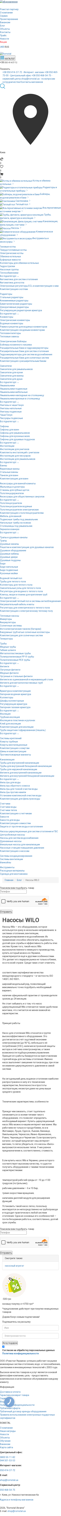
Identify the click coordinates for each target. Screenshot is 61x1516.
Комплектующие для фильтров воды (20, 798)
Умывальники (7, 385)
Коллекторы (6, 697)
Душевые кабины (9, 553)
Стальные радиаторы (11, 297)
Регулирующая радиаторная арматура (21, 310)
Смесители (6, 366)
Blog (2, 1401)
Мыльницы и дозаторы (12, 486)
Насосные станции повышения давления (22, 847)
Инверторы (6, 619)
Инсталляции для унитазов (14, 449)
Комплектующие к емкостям (15, 823)
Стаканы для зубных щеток (14, 490)
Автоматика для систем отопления (19, 279)
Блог (2, 25)
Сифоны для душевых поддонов (17, 439)
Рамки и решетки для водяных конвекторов (23, 326)
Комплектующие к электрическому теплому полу (26, 611)
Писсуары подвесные (11, 418)
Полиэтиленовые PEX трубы (15, 660)
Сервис (4, 16)
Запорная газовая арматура (15, 707)
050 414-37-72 (7, 1470)
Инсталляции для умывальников (17, 459)
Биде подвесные (9, 570)
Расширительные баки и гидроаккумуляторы (24, 348)
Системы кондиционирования (16, 856)
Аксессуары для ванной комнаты (18, 483)
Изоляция (5, 714)
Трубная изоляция (10, 717)
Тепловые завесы (9, 336)
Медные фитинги (9, 673)
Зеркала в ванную (9, 529)
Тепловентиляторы (10, 333)
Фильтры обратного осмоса (15, 785)
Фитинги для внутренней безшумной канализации (27, 776)
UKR (2, 47)
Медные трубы (8, 647)
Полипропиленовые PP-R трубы (17, 656)
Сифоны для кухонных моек (15, 436)
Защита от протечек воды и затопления (21, 826)
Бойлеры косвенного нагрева (16, 344)
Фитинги (4, 666)
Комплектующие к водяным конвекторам (22, 330)
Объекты (5, 29)
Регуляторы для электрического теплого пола (25, 607)
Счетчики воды (8, 807)
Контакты (5, 32)
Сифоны (4, 426)
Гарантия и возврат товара (14, 1395)
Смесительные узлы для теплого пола (20, 588)
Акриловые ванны (10, 468)
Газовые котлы (8, 246)
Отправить (6, 911)
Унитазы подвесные (11, 411)
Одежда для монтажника (13, 874)
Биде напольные (9, 566)
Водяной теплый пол (11, 578)
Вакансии (5, 22)
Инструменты (7, 867)
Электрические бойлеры (13, 341)
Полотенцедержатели (12, 493)
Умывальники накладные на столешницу (22, 395)
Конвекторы (6, 317)
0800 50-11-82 (7, 1457)
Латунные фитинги (10, 669)
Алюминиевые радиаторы (14, 300)
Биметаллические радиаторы (16, 304)
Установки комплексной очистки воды (20, 795)
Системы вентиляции (11, 859)
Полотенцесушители (11, 503)
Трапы (3, 540)
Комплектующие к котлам (14, 289)
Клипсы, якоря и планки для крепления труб (23, 594)
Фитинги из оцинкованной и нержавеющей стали (26, 679)
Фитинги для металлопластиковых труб (21, 682)
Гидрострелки (7, 266)
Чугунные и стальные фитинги (16, 676)
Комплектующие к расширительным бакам (23, 361)
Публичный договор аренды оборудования (23, 1411)
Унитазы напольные (11, 408)
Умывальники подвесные (13, 388)
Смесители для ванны (12, 375)
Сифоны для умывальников (15, 433)
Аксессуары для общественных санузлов (22, 496)
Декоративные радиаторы (14, 307)
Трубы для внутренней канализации (19, 763)
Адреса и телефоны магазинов (16, 1499)
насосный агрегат (14, 1265)
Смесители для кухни (11, 372)
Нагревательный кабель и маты (17, 604)
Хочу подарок (10, 1343)
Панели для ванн (9, 475)
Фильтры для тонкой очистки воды (19, 789)
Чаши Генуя (6, 415)
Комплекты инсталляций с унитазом (19, 452)
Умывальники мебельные (14, 392)
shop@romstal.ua (9, 1480)
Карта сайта (6, 1447)
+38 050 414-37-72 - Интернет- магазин (23, 72)
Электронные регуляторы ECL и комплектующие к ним (29, 286)
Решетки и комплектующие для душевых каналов (27, 547)
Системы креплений (10, 738)
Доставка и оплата (10, 1392)
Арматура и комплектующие (15, 691)
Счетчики (5, 803)
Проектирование (9, 19)
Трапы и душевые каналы (13, 537)
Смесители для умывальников (16, 369)
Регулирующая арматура (13, 704)
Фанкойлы (5, 862)
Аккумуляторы (8, 622)
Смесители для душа (11, 379)
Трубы (3, 643)
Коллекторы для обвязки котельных (19, 263)
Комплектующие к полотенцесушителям (22, 513)
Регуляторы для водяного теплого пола (21, 591)
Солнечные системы (11, 625)
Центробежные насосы (12, 834)
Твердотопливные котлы (13, 250)
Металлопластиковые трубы (15, 653)
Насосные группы (9, 269)
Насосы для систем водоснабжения (19, 838)
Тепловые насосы (9, 616)
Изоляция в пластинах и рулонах (17, 720)
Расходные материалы (12, 870)
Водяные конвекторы (11, 323)
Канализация (7, 759)
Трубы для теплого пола (13, 581)
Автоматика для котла (12, 282)
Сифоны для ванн (9, 429)
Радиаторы (6, 294)
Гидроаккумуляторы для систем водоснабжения (26, 354)
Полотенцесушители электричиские (19, 509)
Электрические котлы (11, 253)
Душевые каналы (9, 544)
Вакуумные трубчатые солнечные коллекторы (25, 632)
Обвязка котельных (10, 256)
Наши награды (8, 1431)
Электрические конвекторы (15, 320)
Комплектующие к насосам (14, 851)
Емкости (4, 816)
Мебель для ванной (10, 516)
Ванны (3, 465)
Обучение (5, 1441)
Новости (4, 38)
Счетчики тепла (8, 810)
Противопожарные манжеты (15, 754)
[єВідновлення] (30, 1)
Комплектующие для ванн (14, 478)
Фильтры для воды (10, 782)
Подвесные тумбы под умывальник (19, 519)
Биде (3, 563)
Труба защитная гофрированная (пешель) (23, 730)
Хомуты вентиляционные (13, 745)
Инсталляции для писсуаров (15, 455)
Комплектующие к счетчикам (16, 813)
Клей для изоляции (10, 723)
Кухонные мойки (9, 573)
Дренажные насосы (10, 841)
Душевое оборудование (13, 550)
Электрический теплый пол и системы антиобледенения (30, 601)
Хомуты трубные (9, 741)
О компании (6, 12)
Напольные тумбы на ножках (15, 522)
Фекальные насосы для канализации (20, 844)
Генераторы (6, 638)
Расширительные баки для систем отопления (24, 351)
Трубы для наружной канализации (18, 769)
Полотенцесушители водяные (16, 506)
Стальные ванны (9, 472)
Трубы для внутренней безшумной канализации (26, 766)
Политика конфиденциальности (20, 1353)
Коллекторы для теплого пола (16, 584)
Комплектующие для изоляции (17, 727)
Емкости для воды (10, 820)
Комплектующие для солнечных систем (21, 635)
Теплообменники (9, 272)
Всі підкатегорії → (9, 276)
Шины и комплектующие (13, 751)
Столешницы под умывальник (16, 526)
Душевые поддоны (10, 560)
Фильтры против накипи (13, 792)
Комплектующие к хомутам (14, 748)
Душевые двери (9, 557)
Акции (3, 42)
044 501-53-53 (7, 1460)
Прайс (3, 35)
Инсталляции (7, 446)
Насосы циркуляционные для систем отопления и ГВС (29, 831)
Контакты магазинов (31, 82)
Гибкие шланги (8, 650)
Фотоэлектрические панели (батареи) (20, 629)
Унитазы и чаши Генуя (12, 405)
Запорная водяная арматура (15, 694)
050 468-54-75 (7, 1490)
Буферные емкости (10, 259)
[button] (30, 175)
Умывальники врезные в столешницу (20, 398)
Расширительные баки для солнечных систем (24, 357)
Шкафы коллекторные (12, 700)
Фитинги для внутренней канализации (20, 772)
